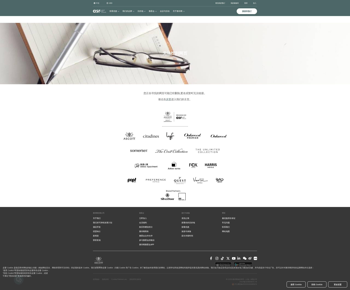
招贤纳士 (97, 231)
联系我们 (226, 227)
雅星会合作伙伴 (146, 235)
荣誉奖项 (97, 240)
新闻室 (96, 235)
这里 (168, 99)
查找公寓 (185, 218)
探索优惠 (185, 227)
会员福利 (143, 222)
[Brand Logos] (129, 136)
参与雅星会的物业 (146, 240)
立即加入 (143, 218)
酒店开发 (97, 227)
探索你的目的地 (188, 222)
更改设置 (338, 284)
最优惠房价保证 (228, 218)
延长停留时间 (187, 235)
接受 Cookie (296, 284)
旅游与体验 (187, 231)
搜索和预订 (247, 11)
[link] (98, 262)
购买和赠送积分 (146, 227)
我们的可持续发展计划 (102, 222)
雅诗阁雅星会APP (146, 244)
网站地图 (226, 231)
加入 (254, 3)
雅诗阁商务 (144, 231)
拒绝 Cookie (316, 284)
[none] (113, 218)
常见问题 (226, 222)
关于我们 (97, 218)
